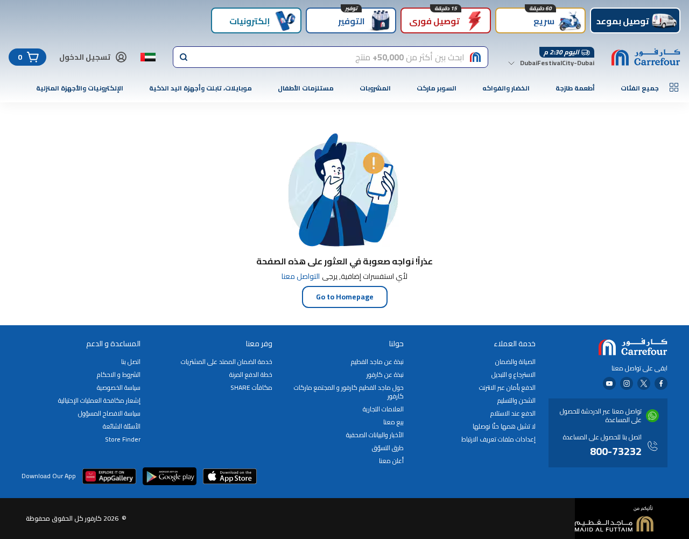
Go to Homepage (345, 297)
